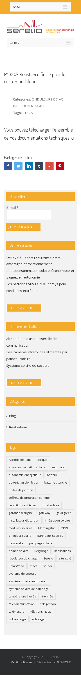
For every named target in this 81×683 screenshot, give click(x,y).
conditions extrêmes (23, 505)
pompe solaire (19, 551)
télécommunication (22, 604)
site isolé (65, 558)
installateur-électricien (24, 520)
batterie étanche (55, 482)
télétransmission (41, 612)
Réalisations (18, 427)
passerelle (16, 543)
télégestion (48, 604)
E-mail (12, 207)
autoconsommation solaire (27, 467)
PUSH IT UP (64, 662)
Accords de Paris (20, 460)
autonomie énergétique (25, 475)
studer (47, 566)
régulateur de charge (23, 558)
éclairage (38, 619)
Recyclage (41, 551)
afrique (42, 460)
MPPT (64, 528)
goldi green (64, 513)
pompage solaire (40, 543)
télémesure (17, 612)
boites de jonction (21, 490)
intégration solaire (57, 520)
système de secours (22, 574)
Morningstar (46, 528)
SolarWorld (16, 566)
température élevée (22, 596)
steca (33, 566)
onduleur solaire (20, 536)
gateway (44, 513)
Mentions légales (21, 662)
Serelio (48, 558)
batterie (52, 475)
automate (58, 467)
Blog (12, 415)
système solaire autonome (27, 581)
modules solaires (20, 528)
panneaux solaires (50, 536)
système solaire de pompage (29, 589)
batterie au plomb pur (23, 482)
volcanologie (17, 619)
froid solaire (51, 505)
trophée (47, 596)
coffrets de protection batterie (29, 498)
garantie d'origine (21, 513)
